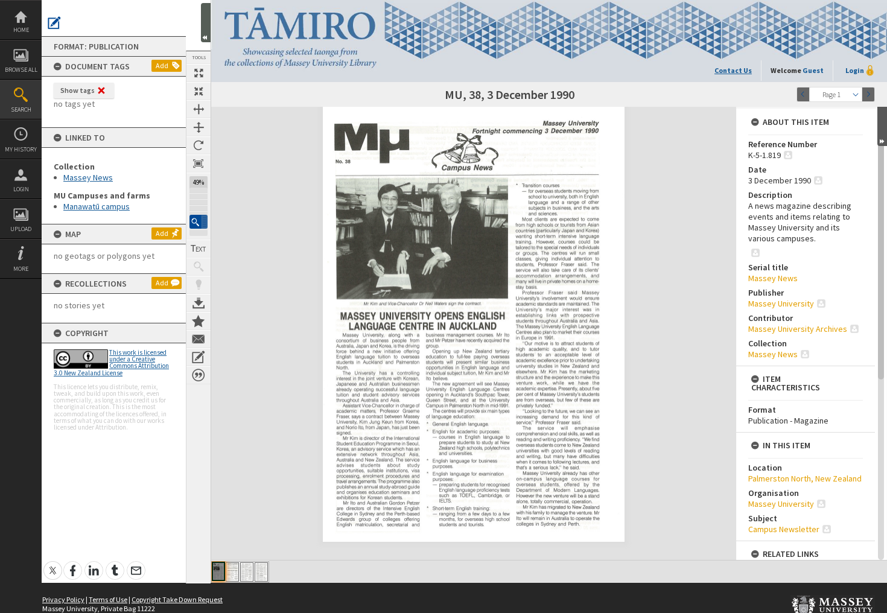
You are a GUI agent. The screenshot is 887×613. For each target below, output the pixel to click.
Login (21, 189)
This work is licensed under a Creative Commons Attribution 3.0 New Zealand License (111, 362)
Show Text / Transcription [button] (198, 249)
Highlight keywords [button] (198, 285)
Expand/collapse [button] (882, 126)
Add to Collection (198, 321)
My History (21, 149)
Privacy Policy (63, 599)
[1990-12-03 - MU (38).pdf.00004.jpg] (261, 572)
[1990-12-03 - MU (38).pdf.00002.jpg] (232, 572)
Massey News (88, 177)
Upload (20, 229)
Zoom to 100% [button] (198, 163)
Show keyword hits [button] (198, 267)
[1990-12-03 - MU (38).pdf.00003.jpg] (246, 572)
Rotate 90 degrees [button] (198, 145)
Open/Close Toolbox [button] (206, 22)
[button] (198, 222)
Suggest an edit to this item (54, 23)
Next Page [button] (868, 94)
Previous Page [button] (803, 94)
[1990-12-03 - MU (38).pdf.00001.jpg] (218, 571)
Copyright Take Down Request (177, 599)
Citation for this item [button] (198, 375)
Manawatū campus (96, 206)
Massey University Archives (797, 328)
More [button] (20, 269)
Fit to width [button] (198, 109)
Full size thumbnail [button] (198, 73)
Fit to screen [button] (198, 91)
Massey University (781, 303)
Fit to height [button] (198, 127)
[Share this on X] (52, 564)
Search (21, 109)
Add (162, 65)
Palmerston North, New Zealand (805, 478)
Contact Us (733, 70)
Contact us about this (198, 339)
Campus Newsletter (783, 529)
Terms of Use (108, 599)
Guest (813, 70)
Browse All (21, 70)
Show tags (77, 90)
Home (21, 30)
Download (198, 303)
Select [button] (856, 94)
